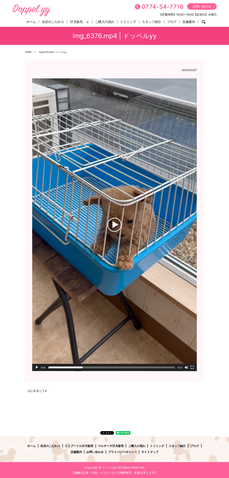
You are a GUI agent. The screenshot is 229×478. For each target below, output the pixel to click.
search (203, 22)
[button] (114, 225)
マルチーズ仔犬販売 (111, 446)
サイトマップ (150, 452)
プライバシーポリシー (122, 452)
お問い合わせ (202, 6)
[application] (114, 224)
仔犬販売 (76, 22)
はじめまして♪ (37, 390)
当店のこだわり (53, 22)
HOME (28, 52)
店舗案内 (188, 22)
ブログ (172, 22)
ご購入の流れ (104, 22)
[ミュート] (186, 367)
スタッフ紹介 (151, 22)
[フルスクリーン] (192, 367)
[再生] (37, 367)
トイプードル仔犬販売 (79, 446)
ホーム (31, 22)
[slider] (111, 367)
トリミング (128, 22)
